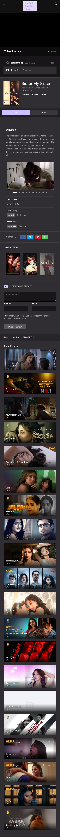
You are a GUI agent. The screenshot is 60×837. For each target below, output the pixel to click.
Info (16, 112)
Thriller (43, 94)
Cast (44, 112)
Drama (35, 94)
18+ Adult (25, 94)
